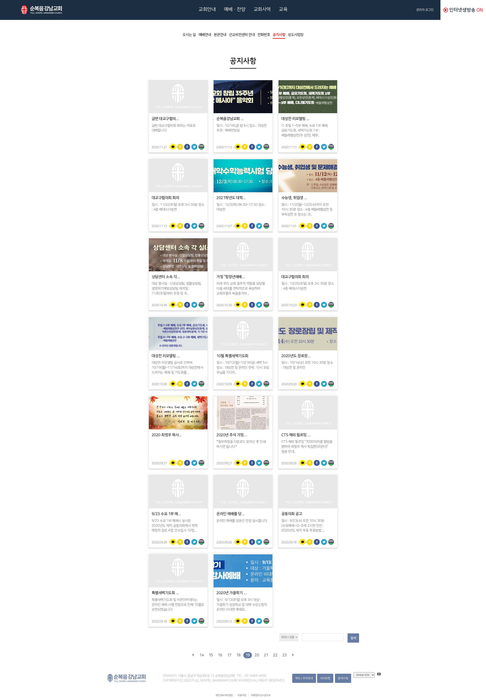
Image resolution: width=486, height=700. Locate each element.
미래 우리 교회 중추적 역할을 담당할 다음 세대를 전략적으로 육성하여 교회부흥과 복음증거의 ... (240, 288)
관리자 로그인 (425, 10)
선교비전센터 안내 (242, 35)
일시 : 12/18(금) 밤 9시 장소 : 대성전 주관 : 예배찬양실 (241, 128)
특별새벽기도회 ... (165, 593)
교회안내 (207, 9)
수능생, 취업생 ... (294, 198)
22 (275, 655)
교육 (283, 9)
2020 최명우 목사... (167, 435)
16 (220, 655)
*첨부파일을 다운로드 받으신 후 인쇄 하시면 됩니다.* (241, 444)
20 (257, 655)
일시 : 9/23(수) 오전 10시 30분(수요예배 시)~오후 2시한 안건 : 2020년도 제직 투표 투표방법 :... (302, 525)
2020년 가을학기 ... (231, 593)
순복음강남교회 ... (230, 119)
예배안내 (205, 35)
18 (238, 655)
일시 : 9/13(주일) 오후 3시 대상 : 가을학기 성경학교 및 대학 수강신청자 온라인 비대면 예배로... (241, 604)
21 (266, 655)
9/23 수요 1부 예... (166, 514)
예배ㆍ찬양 (234, 9)
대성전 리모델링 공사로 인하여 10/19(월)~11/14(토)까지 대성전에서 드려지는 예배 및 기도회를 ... (177, 367)
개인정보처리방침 (224, 695)
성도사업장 (296, 35)
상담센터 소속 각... (166, 277)
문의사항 (343, 678)
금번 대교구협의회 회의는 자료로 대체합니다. (174, 128)
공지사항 (279, 35)
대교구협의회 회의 (165, 198)
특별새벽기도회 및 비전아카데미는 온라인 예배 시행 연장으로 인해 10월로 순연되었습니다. (178, 604)
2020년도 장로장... (296, 356)
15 (211, 655)
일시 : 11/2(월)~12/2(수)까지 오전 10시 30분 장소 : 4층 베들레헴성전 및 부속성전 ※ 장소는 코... (307, 209)
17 (229, 655)
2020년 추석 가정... (231, 435)
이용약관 (241, 695)
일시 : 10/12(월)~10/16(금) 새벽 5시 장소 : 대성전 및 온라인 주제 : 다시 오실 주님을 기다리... (242, 367)
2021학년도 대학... (231, 198)
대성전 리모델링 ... (295, 119)
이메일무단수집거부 (261, 695)
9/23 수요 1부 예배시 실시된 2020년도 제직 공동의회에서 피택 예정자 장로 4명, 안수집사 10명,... (175, 525)
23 (284, 655)
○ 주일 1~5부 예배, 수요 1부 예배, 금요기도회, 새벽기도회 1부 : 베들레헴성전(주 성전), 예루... (304, 130)
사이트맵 (325, 678)
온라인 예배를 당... (230, 514)
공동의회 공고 (291, 514)
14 (201, 655)
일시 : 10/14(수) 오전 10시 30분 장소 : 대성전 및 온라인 (307, 365)
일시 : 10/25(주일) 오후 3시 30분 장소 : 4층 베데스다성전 (307, 286)
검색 (353, 638)
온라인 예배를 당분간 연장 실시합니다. (241, 521)
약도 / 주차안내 (304, 678)
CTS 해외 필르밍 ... (296, 435)
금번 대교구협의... (165, 119)
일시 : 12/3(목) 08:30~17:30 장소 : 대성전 (241, 207)
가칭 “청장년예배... (230, 277)
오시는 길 (189, 35)
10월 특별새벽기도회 (232, 356)
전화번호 (263, 35)
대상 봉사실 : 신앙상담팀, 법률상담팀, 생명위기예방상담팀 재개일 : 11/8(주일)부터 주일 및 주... (176, 288)
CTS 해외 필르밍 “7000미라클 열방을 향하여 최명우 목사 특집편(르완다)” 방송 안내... (306, 446)
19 (247, 655)
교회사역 (262, 9)
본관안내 (220, 35)
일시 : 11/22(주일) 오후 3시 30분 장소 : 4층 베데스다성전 (178, 207)
